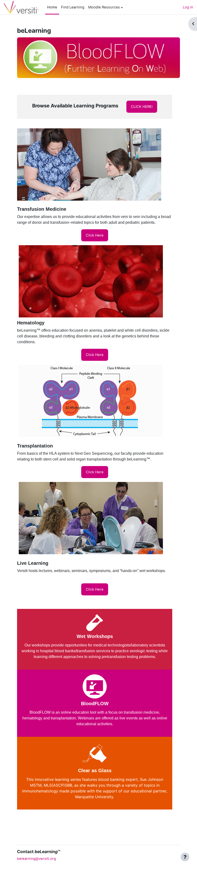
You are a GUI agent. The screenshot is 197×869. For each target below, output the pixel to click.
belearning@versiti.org (36, 858)
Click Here (95, 235)
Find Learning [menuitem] (72, 7)
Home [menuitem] (52, 7)
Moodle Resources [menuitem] (104, 7)
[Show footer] (185, 857)
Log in (188, 7)
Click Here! (142, 107)
